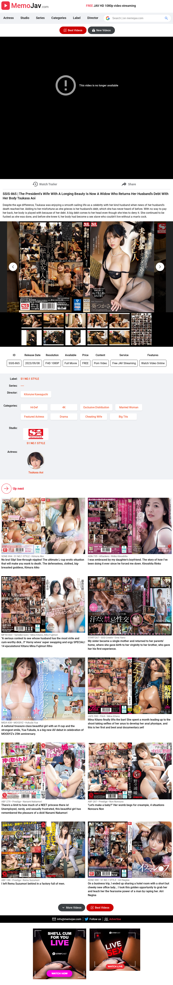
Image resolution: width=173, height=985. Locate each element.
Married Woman (128, 407)
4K (64, 407)
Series (40, 18)
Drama (64, 416)
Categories (58, 18)
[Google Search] (166, 18)
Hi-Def (34, 407)
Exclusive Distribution (96, 407)
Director (92, 18)
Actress (8, 18)
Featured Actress (34, 416)
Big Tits (123, 416)
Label (77, 18)
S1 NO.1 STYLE (30, 378)
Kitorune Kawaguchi (36, 394)
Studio (24, 18)
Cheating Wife (93, 416)
